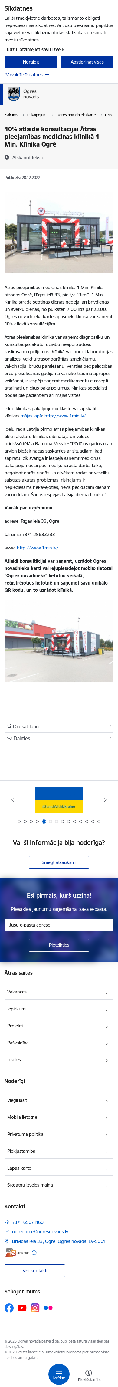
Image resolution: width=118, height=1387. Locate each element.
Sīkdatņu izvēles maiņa (30, 1185)
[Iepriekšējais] (13, 799)
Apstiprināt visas (87, 62)
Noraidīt (31, 62)
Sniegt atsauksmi (59, 862)
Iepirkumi (16, 1009)
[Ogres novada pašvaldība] (62, 101)
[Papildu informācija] (34, 1252)
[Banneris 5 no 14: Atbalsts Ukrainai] (59, 800)
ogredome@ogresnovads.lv (40, 1231)
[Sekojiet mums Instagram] (35, 1307)
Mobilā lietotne (22, 1117)
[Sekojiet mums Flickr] (48, 1307)
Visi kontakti (35, 1270)
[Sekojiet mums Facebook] (9, 1308)
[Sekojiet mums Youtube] (22, 1307)
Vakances (17, 992)
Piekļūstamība (21, 1151)
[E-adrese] (17, 1253)
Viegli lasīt (17, 1100)
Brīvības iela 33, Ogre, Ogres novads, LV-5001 (59, 1241)
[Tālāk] (105, 799)
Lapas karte (19, 1168)
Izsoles (14, 1059)
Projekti (15, 1026)
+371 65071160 (28, 1222)
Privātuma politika (25, 1134)
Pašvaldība (18, 1043)
